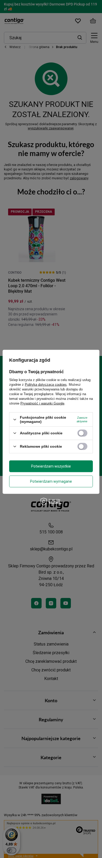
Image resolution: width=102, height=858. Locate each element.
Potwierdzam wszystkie (51, 466)
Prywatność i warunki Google (42, 403)
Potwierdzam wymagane (51, 481)
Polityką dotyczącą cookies (46, 385)
